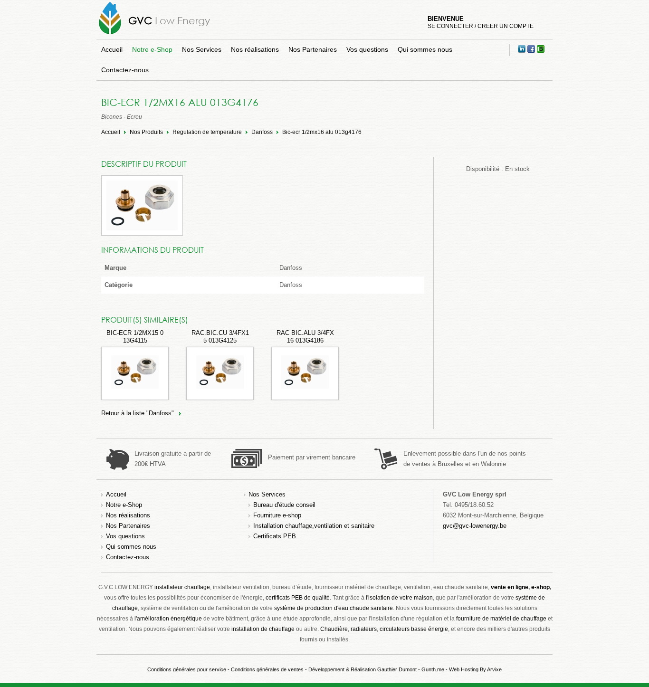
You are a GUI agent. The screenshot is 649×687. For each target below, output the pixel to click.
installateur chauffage (182, 587)
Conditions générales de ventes (267, 669)
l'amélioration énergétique (168, 618)
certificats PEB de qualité (298, 597)
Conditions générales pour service (186, 669)
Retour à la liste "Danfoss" (137, 413)
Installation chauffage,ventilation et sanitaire (313, 525)
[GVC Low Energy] (110, 34)
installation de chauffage (263, 629)
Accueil (112, 49)
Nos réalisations (255, 49)
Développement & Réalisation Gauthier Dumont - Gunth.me (376, 669)
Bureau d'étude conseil (284, 504)
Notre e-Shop (152, 49)
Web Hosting (463, 669)
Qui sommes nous (425, 49)
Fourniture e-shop (277, 515)
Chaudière (334, 629)
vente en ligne (509, 587)
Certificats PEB (274, 536)
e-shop (540, 587)
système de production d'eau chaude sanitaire (333, 608)
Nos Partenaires (312, 49)
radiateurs (364, 629)
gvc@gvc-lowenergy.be (474, 525)
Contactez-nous (125, 70)
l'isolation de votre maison (399, 597)
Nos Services (201, 49)
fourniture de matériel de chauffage (501, 618)
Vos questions (367, 49)
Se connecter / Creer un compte (481, 26)
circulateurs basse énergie (414, 629)
